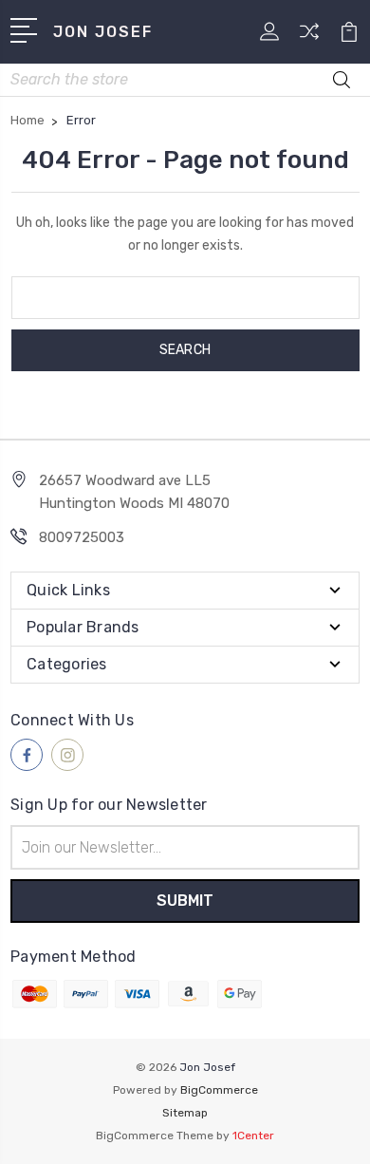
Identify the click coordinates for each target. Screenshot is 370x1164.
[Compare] (309, 37)
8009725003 (81, 537)
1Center (253, 1135)
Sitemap (185, 1112)
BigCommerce (219, 1090)
